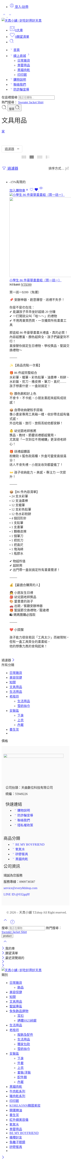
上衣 (20, 720)
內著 (20, 724)
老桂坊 (14, 696)
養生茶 (14, 729)
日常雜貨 (15, 673)
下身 (20, 715)
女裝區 (14, 710)
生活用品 (15, 691)
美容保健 (15, 677)
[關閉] (13, 660)
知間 (12, 682)
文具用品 (15, 687)
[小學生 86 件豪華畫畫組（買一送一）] (39, 235)
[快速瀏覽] (41, 190)
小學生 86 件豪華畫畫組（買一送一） (35, 280)
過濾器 (9, 149)
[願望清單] (34, 190)
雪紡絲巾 (23, 706)
